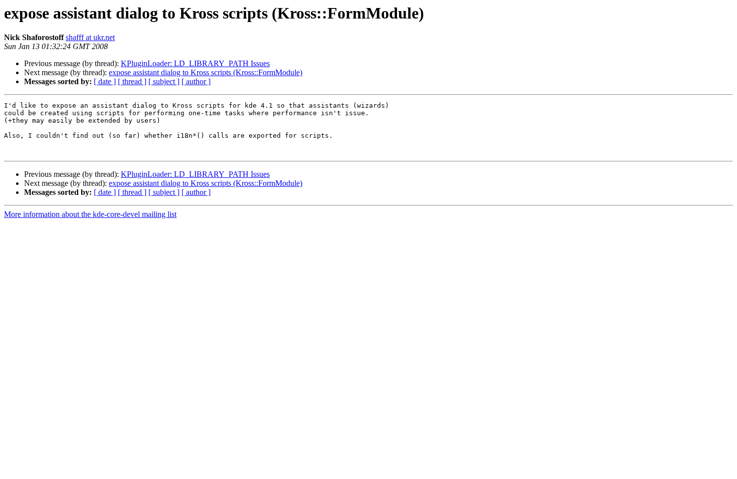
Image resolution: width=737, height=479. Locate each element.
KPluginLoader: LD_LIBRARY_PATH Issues (195, 63)
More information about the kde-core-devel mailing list (90, 214)
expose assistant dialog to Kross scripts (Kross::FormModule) (205, 72)
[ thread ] (132, 81)
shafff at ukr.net (90, 37)
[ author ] (196, 81)
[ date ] (105, 81)
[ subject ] (163, 81)
